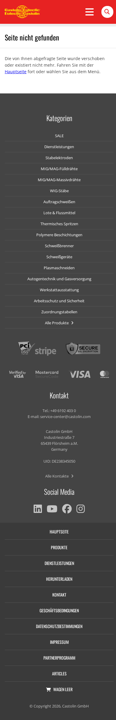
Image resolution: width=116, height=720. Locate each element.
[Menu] (89, 12)
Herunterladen (59, 579)
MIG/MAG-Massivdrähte (59, 179)
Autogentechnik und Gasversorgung (59, 278)
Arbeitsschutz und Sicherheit (59, 300)
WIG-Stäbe (59, 190)
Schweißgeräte (59, 256)
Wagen (63, 689)
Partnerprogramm (59, 658)
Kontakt (59, 594)
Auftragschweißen (59, 201)
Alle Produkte (57, 322)
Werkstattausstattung (59, 289)
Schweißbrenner (59, 245)
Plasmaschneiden (59, 267)
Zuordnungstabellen (59, 311)
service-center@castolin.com (65, 416)
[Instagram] (80, 509)
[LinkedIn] (38, 509)
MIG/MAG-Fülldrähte (59, 168)
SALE (59, 135)
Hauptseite (15, 71)
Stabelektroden (59, 157)
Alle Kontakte (57, 476)
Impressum (59, 642)
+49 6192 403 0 (63, 410)
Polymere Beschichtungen (59, 234)
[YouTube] (52, 509)
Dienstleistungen (59, 146)
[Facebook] (67, 509)
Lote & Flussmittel (59, 212)
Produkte (59, 547)
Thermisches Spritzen (59, 223)
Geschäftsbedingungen (59, 610)
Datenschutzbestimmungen (59, 626)
